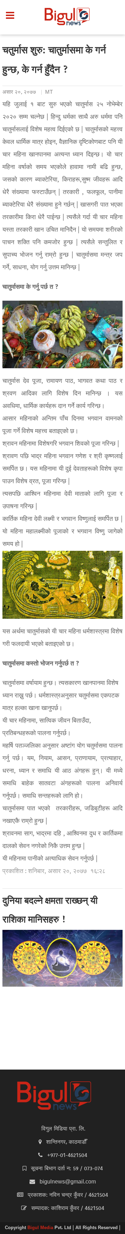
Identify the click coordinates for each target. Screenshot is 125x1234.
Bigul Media (41, 1228)
